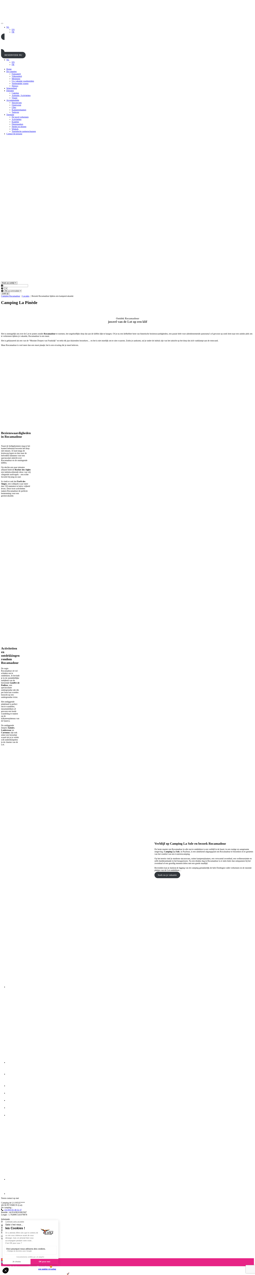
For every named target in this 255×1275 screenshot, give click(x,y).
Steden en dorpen (19, 126)
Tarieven (15, 112)
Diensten (10, 91)
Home (9, 69)
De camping (11, 71)
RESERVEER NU (13, 55)
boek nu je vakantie (167, 875)
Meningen (16, 79)
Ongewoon (16, 105)
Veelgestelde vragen (20, 83)
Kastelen (15, 122)
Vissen (14, 98)
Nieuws (15, 86)
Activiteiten (16, 119)
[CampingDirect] (16, 1194)
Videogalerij (17, 76)
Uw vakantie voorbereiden (23, 81)
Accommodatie (12, 100)
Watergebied (11, 88)
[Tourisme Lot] (10, 1074)
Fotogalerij (16, 74)
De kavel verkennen (20, 117)
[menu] (2, 23)
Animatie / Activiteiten (21, 95)
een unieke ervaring (47, 1269)
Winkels (15, 129)
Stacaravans (17, 103)
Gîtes (14, 107)
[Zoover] (12, 1115)
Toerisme (10, 114)
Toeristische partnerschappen (24, 131)
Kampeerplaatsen (19, 110)
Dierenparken (17, 124)
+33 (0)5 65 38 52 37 (13, 1210)
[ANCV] (12, 1108)
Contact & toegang (14, 134)
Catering (15, 93)
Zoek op (5, 294)
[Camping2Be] (34, 987)
